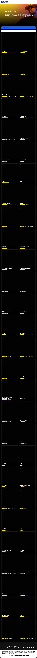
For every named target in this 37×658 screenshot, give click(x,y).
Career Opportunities (16, 647)
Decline (18, 655)
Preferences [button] (14, 653)
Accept (26, 655)
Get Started (12, 647)
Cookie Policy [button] (29, 652)
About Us (8, 647)
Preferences (11, 655)
